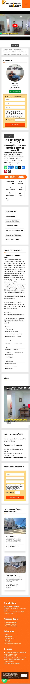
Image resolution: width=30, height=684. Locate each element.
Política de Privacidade (12, 663)
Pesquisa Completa (10, 626)
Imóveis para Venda (10, 622)
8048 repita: (10, 493)
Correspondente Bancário (12, 644)
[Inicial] (11, 3)
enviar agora (15, 124)
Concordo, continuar (24, 675)
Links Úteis (8, 642)
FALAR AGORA (16, 91)
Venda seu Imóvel (10, 624)
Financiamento (9, 638)
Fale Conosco (9, 661)
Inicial (6, 634)
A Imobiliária (8, 636)
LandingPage (9, 136)
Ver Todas (15, 45)
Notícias (7, 640)
